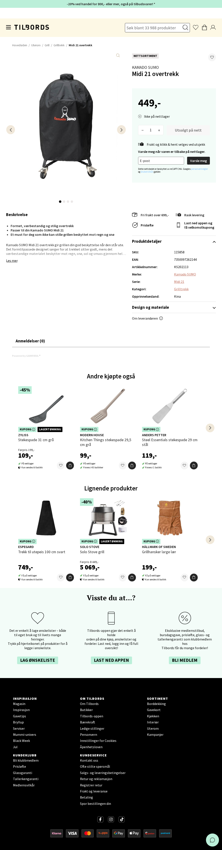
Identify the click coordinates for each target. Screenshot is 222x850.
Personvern (88, 734)
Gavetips (19, 716)
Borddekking (156, 703)
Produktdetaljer (147, 241)
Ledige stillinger (92, 728)
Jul (15, 747)
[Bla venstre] (10, 129)
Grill (47, 45)
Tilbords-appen (91, 716)
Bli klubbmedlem (26, 760)
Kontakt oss (89, 760)
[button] (212, 57)
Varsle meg (198, 160)
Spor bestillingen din (95, 803)
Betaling (86, 797)
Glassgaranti (22, 773)
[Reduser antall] (142, 130)
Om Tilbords (89, 703)
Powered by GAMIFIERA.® (26, 355)
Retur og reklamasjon (96, 779)
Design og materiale (150, 307)
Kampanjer (155, 734)
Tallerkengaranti (25, 779)
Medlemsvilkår (24, 785)
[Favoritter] (61, 465)
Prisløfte (147, 225)
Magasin (19, 703)
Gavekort (154, 710)
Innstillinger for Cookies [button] (98, 740)
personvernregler (199, 168)
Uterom (36, 45)
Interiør (153, 722)
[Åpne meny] (8, 28)
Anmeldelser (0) (30, 340)
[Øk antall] (159, 130)
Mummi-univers (24, 734)
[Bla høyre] (121, 129)
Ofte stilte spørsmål (95, 766)
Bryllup (18, 722)
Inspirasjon (21, 710)
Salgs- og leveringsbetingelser (103, 773)
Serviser (19, 728)
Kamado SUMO (145, 67)
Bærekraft (87, 722)
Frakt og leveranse (94, 791)
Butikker (86, 710)
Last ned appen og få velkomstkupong (199, 225)
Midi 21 (179, 281)
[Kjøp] (70, 465)
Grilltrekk (59, 45)
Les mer (12, 260)
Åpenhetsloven (91, 747)
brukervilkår (147, 171)
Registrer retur (91, 785)
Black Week (21, 740)
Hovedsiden (19, 45)
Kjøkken (153, 716)
